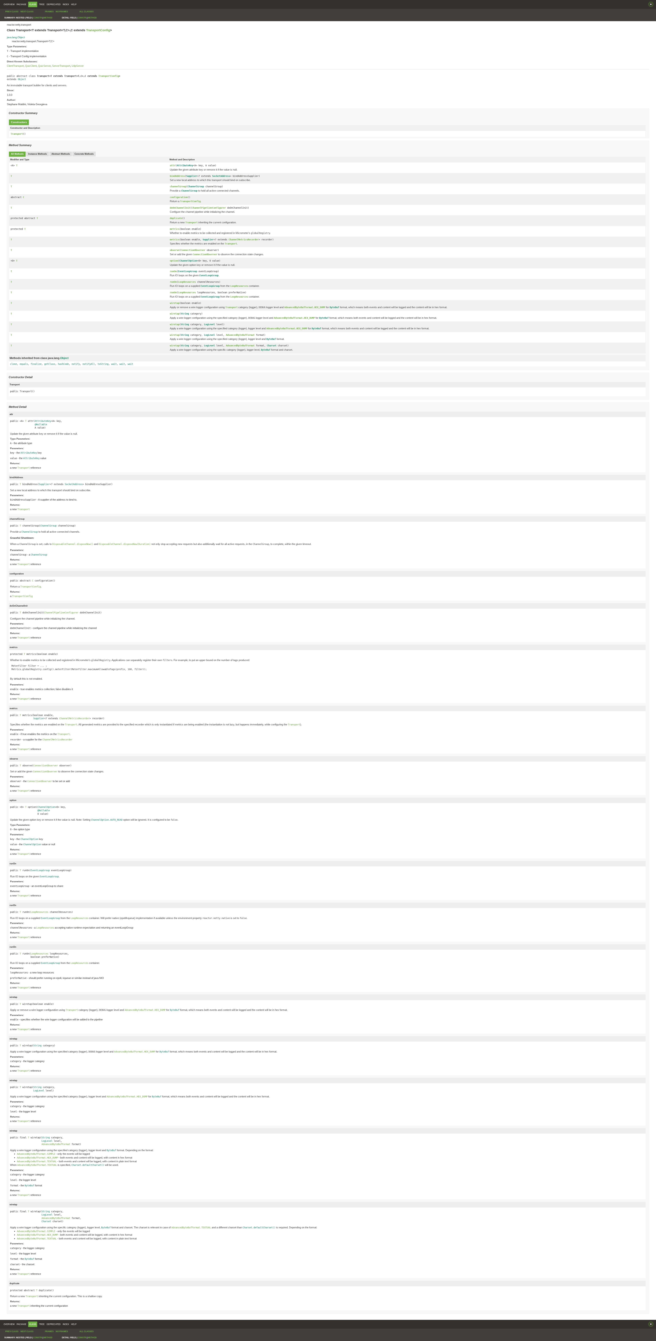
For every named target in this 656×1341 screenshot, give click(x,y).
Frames (49, 11)
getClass (49, 364)
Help (74, 4)
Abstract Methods (60, 154)
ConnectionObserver (193, 250)
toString (103, 364)
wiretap (174, 303)
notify (76, 364)
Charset (271, 345)
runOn (173, 271)
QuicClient (31, 65)
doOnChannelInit (180, 207)
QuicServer (44, 65)
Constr (37, 18)
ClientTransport (15, 65)
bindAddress (177, 176)
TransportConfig (98, 30)
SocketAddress (221, 176)
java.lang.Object (16, 37)
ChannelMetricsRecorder (244, 239)
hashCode (63, 364)
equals (24, 364)
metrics (174, 229)
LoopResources (187, 281)
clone (13, 364)
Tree (42, 4)
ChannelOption (188, 260)
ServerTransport (61, 65)
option (174, 260)
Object (22, 79)
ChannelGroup (196, 186)
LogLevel (209, 324)
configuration (179, 197)
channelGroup (178, 186)
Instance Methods (37, 154)
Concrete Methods (84, 154)
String (185, 313)
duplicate (176, 218)
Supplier (191, 176)
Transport (17, 133)
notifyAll (89, 364)
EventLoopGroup (187, 271)
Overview (9, 4)
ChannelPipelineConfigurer (209, 207)
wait (114, 364)
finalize (36, 364)
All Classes (86, 11)
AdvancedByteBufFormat (240, 335)
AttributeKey (185, 165)
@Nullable (41, 424)
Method (48, 18)
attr (172, 165)
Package (21, 4)
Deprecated (54, 4)
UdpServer (78, 65)
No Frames (62, 11)
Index (66, 4)
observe (174, 250)
